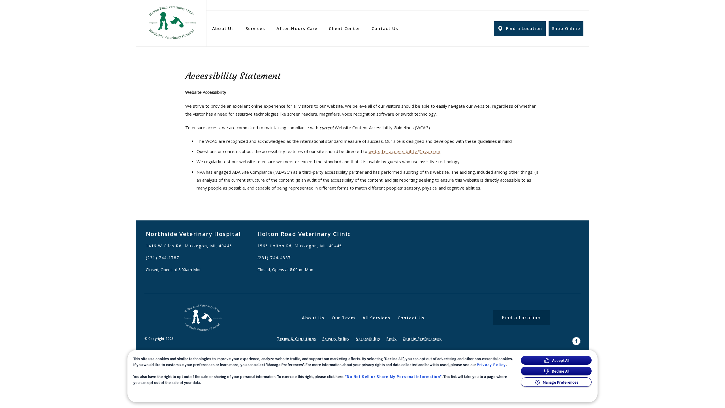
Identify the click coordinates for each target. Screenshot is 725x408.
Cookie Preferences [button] (422, 338)
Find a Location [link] (524, 28)
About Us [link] (313, 317)
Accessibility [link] (368, 338)
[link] (172, 22)
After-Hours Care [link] (296, 28)
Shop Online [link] (566, 28)
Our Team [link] (343, 317)
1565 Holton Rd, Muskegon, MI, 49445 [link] (299, 245)
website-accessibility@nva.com (404, 151)
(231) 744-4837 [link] (274, 257)
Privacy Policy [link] (336, 338)
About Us (223, 28)
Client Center (344, 28)
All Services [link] (376, 317)
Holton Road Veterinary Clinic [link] (304, 233)
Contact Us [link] (385, 28)
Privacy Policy (491, 364)
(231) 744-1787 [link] (162, 257)
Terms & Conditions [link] (296, 338)
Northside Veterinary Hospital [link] (193, 233)
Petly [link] (391, 338)
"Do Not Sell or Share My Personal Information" (393, 376)
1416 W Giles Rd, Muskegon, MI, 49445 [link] (189, 245)
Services (255, 28)
